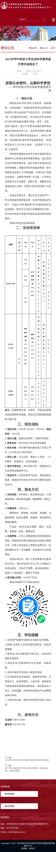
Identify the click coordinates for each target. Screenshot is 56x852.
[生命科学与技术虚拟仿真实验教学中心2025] (28, 9)
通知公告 (44, 48)
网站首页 (33, 48)
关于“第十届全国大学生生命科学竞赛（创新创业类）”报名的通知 (26, 769)
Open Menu (53, 20)
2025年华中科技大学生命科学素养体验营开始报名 (27, 760)
